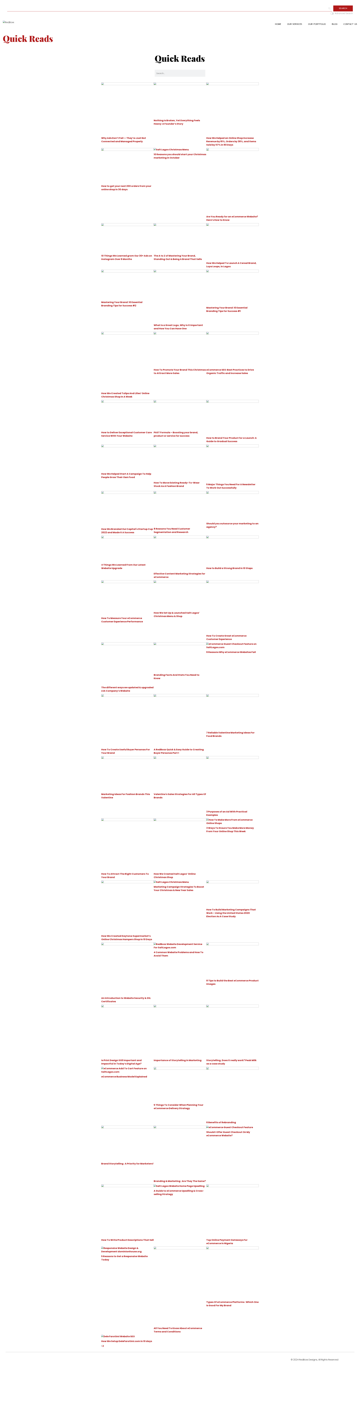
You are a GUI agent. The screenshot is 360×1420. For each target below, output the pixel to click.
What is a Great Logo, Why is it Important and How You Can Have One (178, 327)
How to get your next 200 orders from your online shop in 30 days (126, 187)
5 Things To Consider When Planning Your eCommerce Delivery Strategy (178, 1106)
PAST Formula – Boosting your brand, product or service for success (176, 434)
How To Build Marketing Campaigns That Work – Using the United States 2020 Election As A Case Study (231, 913)
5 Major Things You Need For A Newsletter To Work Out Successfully (230, 486)
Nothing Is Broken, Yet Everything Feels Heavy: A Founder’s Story (177, 122)
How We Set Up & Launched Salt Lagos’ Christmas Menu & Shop (177, 614)
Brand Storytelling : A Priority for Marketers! (127, 1163)
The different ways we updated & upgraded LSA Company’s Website (127, 689)
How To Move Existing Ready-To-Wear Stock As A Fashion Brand (177, 484)
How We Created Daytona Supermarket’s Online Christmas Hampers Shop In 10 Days (126, 937)
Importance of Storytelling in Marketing (178, 1060)
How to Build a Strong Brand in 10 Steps (229, 568)
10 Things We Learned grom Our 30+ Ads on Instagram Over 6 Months (126, 257)
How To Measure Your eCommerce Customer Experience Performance (122, 620)
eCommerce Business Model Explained (124, 1076)
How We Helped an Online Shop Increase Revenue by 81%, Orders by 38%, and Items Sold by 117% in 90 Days (231, 141)
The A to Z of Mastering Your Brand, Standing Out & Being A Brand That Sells (178, 257)
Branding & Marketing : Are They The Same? (180, 1181)
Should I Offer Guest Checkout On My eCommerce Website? (228, 1134)
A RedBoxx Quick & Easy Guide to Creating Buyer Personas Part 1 (179, 751)
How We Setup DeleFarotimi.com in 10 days (126, 1341)
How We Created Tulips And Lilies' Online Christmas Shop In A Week (125, 395)
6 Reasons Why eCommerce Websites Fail (231, 652)
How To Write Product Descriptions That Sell (127, 1240)
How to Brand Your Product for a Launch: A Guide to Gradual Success (231, 439)
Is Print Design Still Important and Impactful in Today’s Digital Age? (121, 1062)
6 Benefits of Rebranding (221, 1122)
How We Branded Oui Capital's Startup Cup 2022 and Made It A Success (127, 530)
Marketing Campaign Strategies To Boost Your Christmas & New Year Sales (179, 888)
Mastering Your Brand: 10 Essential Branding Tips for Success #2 (121, 304)
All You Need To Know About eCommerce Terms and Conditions (178, 1330)
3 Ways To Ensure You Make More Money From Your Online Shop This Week (230, 829)
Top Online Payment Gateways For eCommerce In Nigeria (227, 1241)
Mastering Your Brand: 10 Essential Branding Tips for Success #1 (227, 309)
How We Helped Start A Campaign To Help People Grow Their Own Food (126, 475)
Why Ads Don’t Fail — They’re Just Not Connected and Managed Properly (123, 139)
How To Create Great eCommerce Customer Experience (226, 637)
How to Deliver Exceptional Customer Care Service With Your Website (126, 434)
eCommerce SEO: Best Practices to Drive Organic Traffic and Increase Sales (230, 371)
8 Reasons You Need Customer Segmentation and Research (172, 530)
